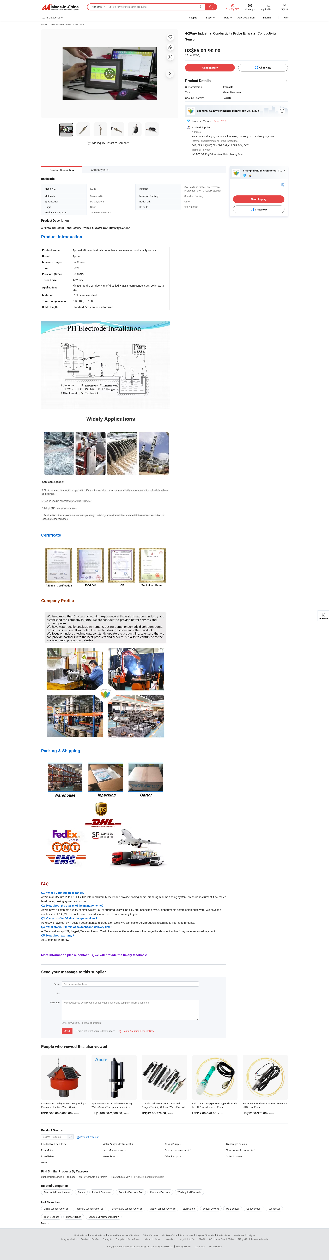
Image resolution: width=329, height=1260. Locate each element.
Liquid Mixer (47, 1156)
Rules (286, 17)
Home (44, 24)
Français (120, 1239)
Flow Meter (47, 1150)
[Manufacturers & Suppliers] (59, 7)
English (84, 1239)
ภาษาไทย (220, 1239)
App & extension (246, 17)
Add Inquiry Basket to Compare (110, 143)
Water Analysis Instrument (117, 1144)
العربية (183, 1239)
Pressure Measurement (176, 1150)
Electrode (79, 24)
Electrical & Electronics (61, 24)
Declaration (200, 1246)
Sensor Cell (274, 1208)
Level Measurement (113, 1150)
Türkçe (231, 1239)
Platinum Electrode (160, 1192)
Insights (251, 1235)
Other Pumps (171, 1156)
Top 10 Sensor (51, 1216)
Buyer (209, 17)
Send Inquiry (210, 67)
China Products (97, 1235)
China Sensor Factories (56, 1208)
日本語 (202, 1239)
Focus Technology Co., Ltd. (142, 1246)
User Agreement (183, 1246)
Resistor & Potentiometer (57, 1192)
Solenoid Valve (234, 1156)
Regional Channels (205, 1235)
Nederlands (171, 1239)
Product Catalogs (89, 1137)
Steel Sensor (189, 1208)
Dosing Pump (171, 1144)
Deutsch (158, 1239)
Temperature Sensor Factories (126, 1208)
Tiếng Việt (243, 1239)
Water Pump (109, 1156)
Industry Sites (186, 1235)
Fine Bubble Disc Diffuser (54, 1144)
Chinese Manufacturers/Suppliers (123, 1235)
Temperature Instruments (239, 1150)
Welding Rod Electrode (189, 1192)
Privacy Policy (215, 1246)
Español (95, 1239)
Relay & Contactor (101, 1192)
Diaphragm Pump (235, 1144)
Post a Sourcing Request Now (136, 1031)
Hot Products (80, 1235)
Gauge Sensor (253, 1208)
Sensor (81, 1192)
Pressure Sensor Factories (89, 1208)
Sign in (284, 9)
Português (107, 1239)
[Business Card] (282, 184)
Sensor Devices (211, 1208)
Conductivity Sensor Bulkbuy (103, 1216)
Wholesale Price (169, 1235)
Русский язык (133, 1239)
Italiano (147, 1239)
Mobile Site (239, 1235)
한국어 (192, 1239)
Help (226, 17)
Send (67, 1031)
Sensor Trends (73, 1216)
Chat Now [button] (265, 67)
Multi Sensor (232, 1208)
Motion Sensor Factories (162, 1208)
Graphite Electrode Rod (131, 1192)
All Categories (53, 17)
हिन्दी (210, 1239)
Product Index (223, 1235)
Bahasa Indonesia (259, 1239)
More (44, 1223)
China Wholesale (150, 1235)
